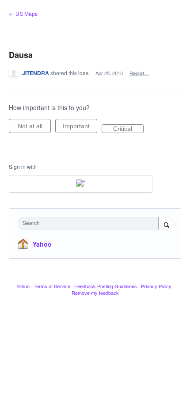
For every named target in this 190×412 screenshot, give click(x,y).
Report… (139, 72)
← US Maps (23, 13)
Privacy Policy (156, 286)
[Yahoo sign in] (80, 184)
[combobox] (90, 223)
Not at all (34, 127)
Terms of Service (52, 286)
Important (80, 127)
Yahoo (42, 244)
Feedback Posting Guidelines (105, 286)
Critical (128, 129)
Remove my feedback (95, 292)
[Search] (165, 224)
